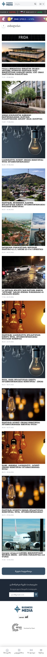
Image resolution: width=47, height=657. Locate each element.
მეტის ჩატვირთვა (23, 571)
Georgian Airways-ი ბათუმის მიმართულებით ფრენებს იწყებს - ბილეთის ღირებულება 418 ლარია (23, 555)
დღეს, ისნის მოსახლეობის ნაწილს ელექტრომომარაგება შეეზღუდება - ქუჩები (22, 381)
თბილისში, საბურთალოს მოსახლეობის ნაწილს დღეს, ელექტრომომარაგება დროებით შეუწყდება (21, 337)
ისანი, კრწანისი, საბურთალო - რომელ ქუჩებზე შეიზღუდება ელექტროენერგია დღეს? (20, 467)
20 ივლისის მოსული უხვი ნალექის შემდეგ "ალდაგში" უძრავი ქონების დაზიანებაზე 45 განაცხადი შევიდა (23, 292)
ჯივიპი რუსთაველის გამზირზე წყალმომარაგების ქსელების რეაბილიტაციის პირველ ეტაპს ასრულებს (22, 117)
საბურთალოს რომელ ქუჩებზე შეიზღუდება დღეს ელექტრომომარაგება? (22, 161)
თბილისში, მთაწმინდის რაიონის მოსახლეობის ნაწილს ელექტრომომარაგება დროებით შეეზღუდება (23, 205)
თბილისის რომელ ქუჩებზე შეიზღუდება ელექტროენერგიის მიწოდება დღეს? (21, 424)
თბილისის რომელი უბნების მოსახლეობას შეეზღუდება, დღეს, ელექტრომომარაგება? (22, 511)
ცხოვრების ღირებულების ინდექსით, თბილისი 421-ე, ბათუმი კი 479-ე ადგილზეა (22, 248)
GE (40, 4)
